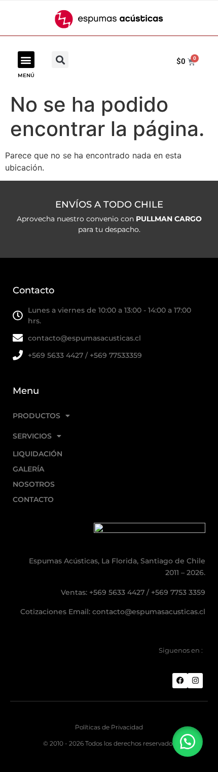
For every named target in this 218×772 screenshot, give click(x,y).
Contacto (33, 499)
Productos (36, 415)
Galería (28, 469)
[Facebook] (180, 680)
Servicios (32, 436)
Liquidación (37, 453)
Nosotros (34, 484)
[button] (26, 59)
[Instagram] (195, 680)
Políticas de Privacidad (109, 727)
